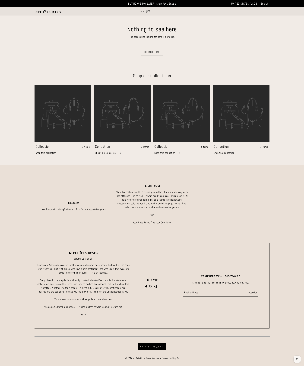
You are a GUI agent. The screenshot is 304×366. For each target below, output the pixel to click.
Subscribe (252, 292)
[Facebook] (146, 286)
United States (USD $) (245, 3)
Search (265, 3)
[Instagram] (155, 286)
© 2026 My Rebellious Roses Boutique (142, 358)
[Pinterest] (150, 286)
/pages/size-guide (96, 209)
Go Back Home (152, 52)
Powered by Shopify (170, 358)
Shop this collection (46, 153)
